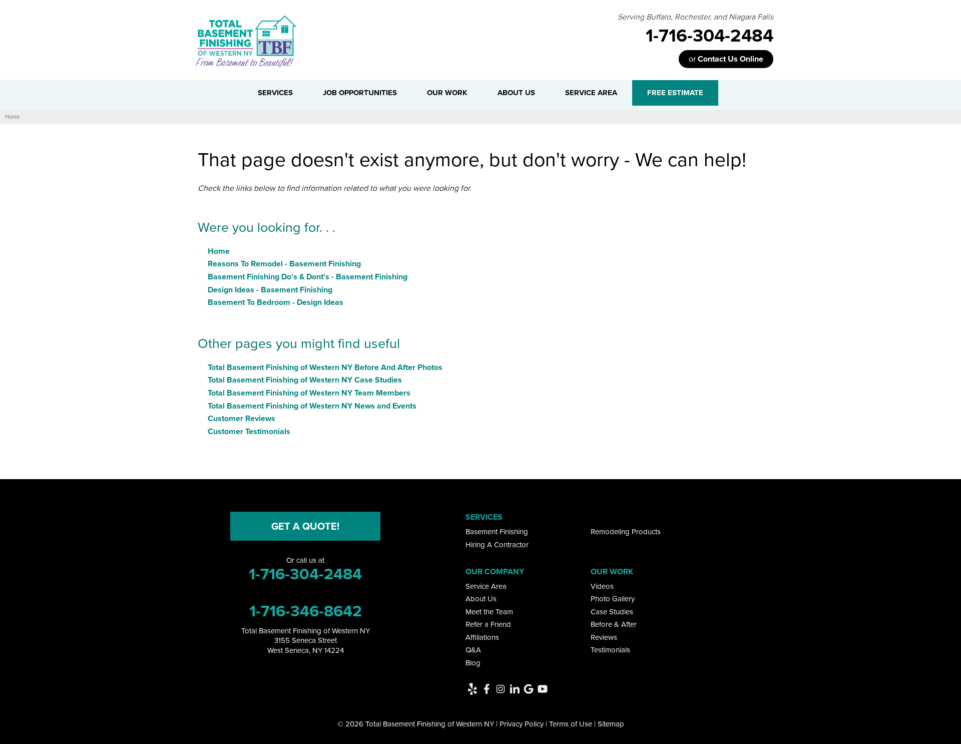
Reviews (604, 637)
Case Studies (612, 611)
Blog (472, 662)
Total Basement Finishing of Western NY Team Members (309, 393)
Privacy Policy (522, 723)
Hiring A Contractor (497, 544)
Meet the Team (489, 611)
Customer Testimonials (249, 431)
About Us (481, 598)
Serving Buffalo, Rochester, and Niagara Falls (695, 17)
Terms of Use (570, 723)
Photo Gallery (613, 598)
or (726, 59)
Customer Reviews (241, 418)
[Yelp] (472, 689)
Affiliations (482, 637)
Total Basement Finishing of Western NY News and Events (312, 406)
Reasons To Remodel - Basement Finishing (284, 263)
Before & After (614, 624)
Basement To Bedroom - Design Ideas (275, 302)
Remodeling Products (626, 531)
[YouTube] (543, 689)
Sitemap (611, 723)
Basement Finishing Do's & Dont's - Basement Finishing (307, 276)
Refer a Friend (488, 624)
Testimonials (610, 649)
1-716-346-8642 (305, 611)
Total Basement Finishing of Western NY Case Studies (305, 380)
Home (219, 251)
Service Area (486, 586)
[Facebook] (486, 689)
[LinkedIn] (515, 689)
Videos (602, 586)
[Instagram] (501, 689)
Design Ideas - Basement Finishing (270, 289)
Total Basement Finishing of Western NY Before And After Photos (325, 367)
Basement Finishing (496, 531)
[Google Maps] (529, 689)
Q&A (473, 649)
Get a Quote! (305, 526)
